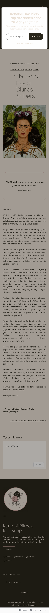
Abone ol (36, 36)
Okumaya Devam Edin (24, 44)
